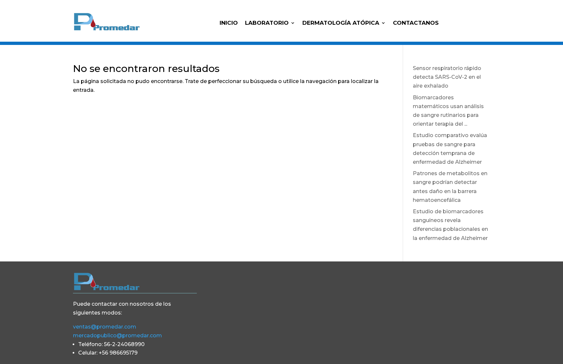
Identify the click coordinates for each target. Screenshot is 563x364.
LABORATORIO (267, 23)
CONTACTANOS (416, 23)
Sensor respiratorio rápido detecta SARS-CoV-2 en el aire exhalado (447, 77)
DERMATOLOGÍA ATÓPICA (340, 23)
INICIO (229, 23)
